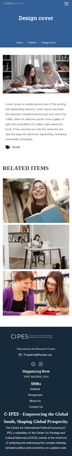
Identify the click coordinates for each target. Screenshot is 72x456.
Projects (32, 42)
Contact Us (36, 407)
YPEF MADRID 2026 (36, 376)
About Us (35, 401)
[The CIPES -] (14, 3)
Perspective (35, 395)
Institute (35, 389)
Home (19, 42)
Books (16, 147)
